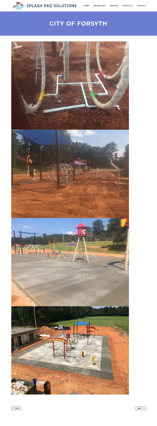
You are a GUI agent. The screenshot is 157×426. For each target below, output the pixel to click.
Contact (141, 6)
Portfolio (127, 6)
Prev (17, 408)
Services (114, 6)
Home (86, 6)
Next (139, 408)
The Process (99, 6)
